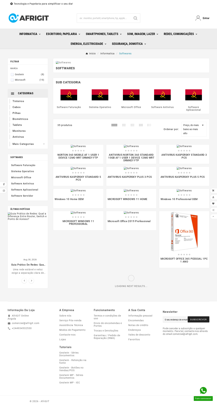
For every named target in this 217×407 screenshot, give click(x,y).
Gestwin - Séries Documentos (69, 354)
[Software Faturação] (69, 94)
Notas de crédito (138, 325)
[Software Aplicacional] (193, 94)
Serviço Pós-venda (70, 320)
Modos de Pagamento (72, 330)
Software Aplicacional (24, 189)
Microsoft (29, 79)
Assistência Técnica (71, 325)
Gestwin (29, 74)
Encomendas (136, 320)
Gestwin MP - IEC (69, 382)
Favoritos (134, 339)
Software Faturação (23, 165)
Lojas (62, 339)
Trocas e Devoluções (106, 330)
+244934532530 (22, 328)
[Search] (135, 18)
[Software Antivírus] (162, 94)
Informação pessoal (140, 315)
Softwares (16, 157)
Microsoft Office (21, 177)
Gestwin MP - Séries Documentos (71, 376)
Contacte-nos (67, 334)
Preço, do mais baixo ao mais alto (194, 129)
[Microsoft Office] (131, 94)
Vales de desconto (139, 334)
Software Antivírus (22, 183)
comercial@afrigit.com (25, 323)
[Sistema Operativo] (100, 94)
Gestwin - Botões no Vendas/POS (71, 369)
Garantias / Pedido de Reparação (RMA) (107, 336)
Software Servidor (22, 195)
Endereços (134, 330)
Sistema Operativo (22, 171)
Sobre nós (65, 315)
